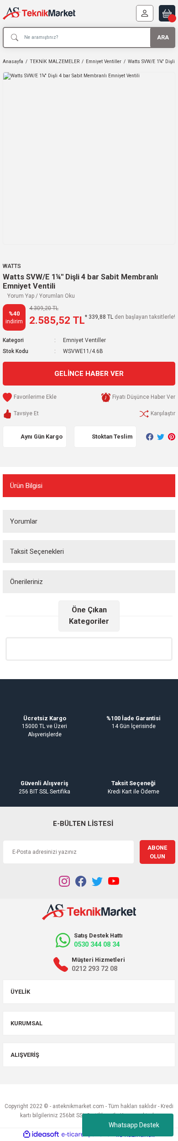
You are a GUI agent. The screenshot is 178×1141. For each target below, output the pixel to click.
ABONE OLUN (157, 852)
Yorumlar (23, 521)
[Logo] (39, 13)
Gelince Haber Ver (89, 374)
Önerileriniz (26, 582)
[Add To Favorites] (30, 397)
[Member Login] (144, 13)
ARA (163, 37)
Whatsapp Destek (134, 1125)
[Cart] (167, 13)
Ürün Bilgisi (26, 486)
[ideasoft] (41, 1134)
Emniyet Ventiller (84, 340)
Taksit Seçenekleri (37, 551)
